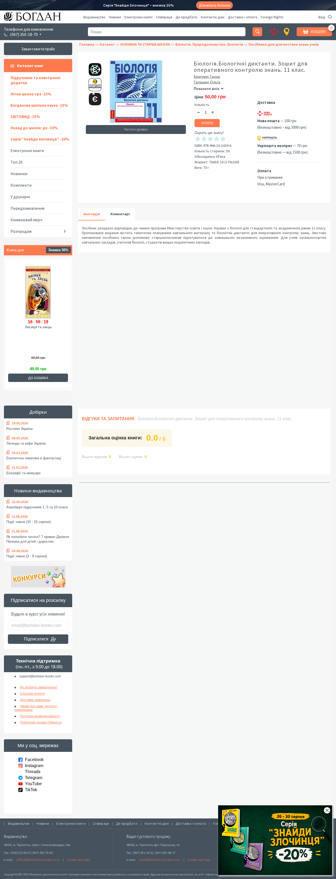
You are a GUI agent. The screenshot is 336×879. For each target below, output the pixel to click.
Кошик (318, 31)
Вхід (321, 17)
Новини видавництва (38, 491)
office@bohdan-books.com (38, 859)
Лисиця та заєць (38, 327)
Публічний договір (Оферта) (41, 722)
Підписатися (36, 639)
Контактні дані (212, 17)
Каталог (107, 44)
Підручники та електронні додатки (35, 80)
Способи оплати (32, 693)
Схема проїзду (78, 859)
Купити (207, 123)
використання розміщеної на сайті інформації (190, 874)
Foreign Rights (272, 17)
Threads (32, 771)
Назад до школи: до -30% (34, 127)
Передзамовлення (27, 208)
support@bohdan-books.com (40, 676)
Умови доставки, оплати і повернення (35, 708)
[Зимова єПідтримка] (92, 67)
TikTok (31, 790)
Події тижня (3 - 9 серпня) (26, 556)
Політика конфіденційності (40, 716)
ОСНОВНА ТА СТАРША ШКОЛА (145, 44)
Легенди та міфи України (26, 443)
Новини (115, 17)
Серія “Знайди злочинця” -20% (39, 139)
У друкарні (20, 196)
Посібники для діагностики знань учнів (284, 44)
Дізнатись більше (214, 5)
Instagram (34, 765)
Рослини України (19, 429)
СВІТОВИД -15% (25, 116)
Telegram (33, 777)
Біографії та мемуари (23, 473)
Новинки (18, 173)
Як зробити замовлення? (38, 687)
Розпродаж (21, 231)
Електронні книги (138, 17)
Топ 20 (16, 162)
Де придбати (186, 17)
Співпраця (164, 17)
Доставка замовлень (35, 700)
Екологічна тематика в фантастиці (33, 458)
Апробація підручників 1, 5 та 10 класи (37, 507)
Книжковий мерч (26, 219)
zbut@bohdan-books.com (159, 859)
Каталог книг (30, 65)
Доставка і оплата (242, 17)
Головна (86, 44)
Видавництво (94, 17)
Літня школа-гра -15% (30, 93)
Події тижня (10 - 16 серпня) (28, 522)
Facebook (34, 759)
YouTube (33, 783)
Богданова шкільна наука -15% (39, 105)
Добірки (38, 412)
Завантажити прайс (38, 48)
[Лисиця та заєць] (38, 291)
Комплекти (21, 185)
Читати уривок (136, 129)
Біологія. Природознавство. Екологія (209, 44)
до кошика (38, 377)
